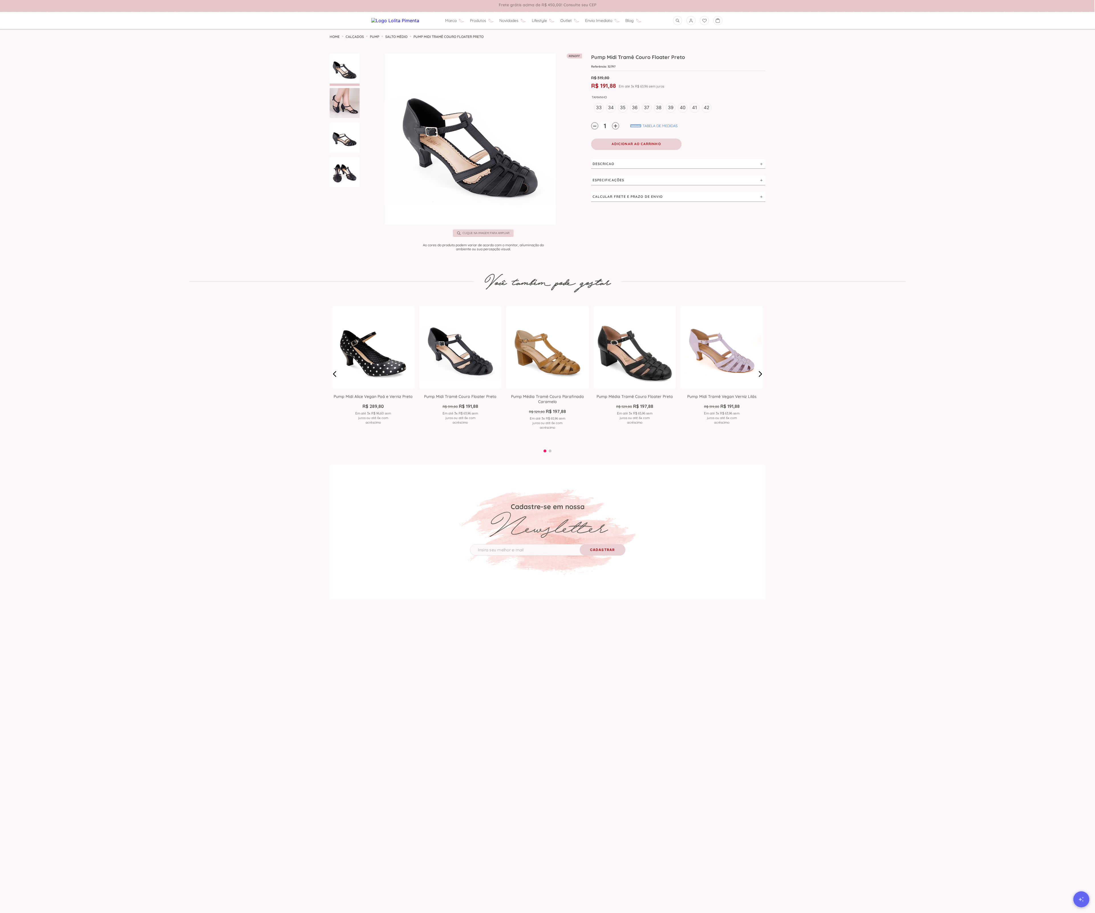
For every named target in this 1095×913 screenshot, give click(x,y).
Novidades (508, 20)
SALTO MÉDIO (396, 37)
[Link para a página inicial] (335, 37)
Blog (629, 20)
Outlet (566, 20)
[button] (470, 139)
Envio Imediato (598, 20)
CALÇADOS (355, 37)
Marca (451, 20)
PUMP (374, 37)
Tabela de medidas (660, 125)
